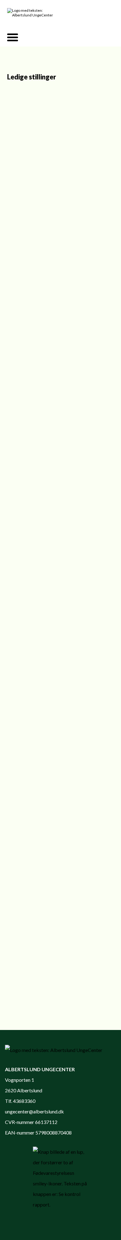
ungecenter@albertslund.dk (34, 1111)
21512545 (75, 584)
